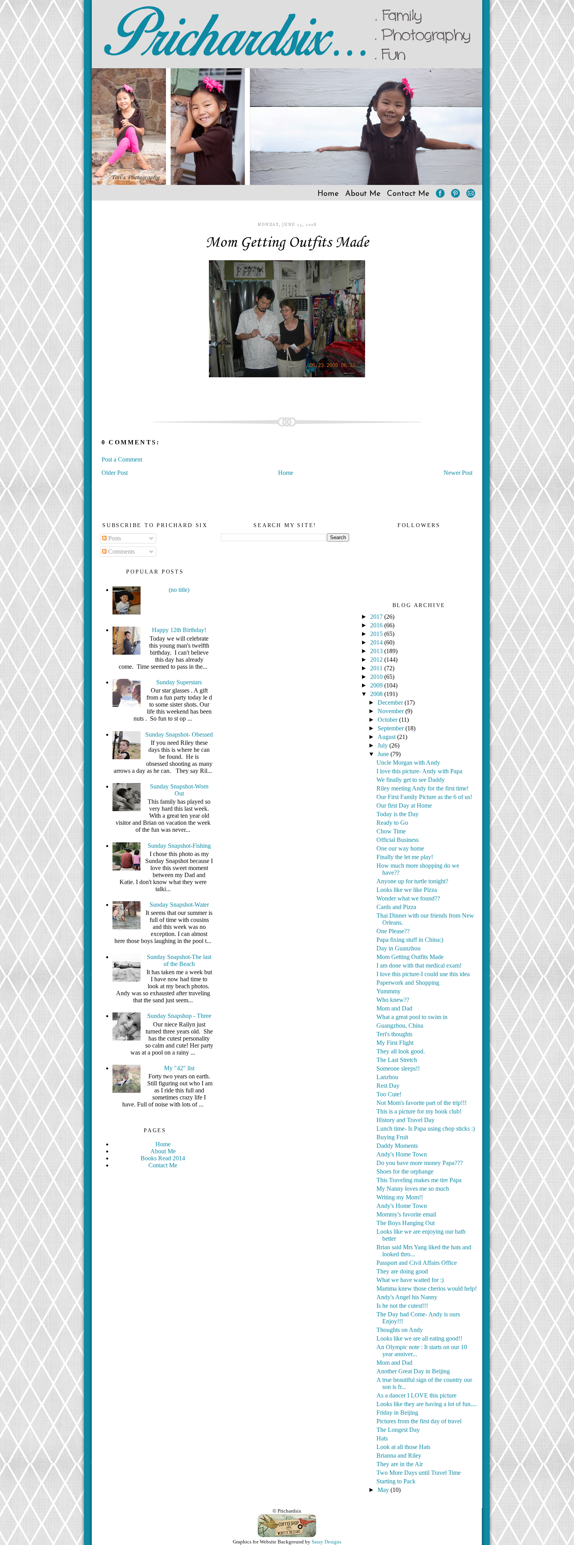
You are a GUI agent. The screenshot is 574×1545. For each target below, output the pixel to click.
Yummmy (388, 991)
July (383, 745)
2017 (377, 616)
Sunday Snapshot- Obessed (179, 734)
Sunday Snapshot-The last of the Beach (179, 960)
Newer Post (458, 472)
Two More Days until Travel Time (418, 1472)
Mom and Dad (394, 1008)
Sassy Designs (326, 1542)
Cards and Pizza (396, 907)
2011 (377, 668)
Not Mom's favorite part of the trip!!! (421, 1102)
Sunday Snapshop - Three (179, 1015)
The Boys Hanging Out (405, 1223)
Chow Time (391, 831)
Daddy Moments (397, 1145)
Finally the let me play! (404, 857)
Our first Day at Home (404, 805)
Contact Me (408, 194)
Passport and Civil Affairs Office (416, 1262)
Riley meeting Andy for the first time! (422, 788)
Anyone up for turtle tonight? (412, 881)
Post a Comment (122, 459)
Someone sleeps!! (398, 1068)
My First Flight (395, 1042)
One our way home (400, 848)
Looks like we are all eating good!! (419, 1338)
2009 (377, 685)
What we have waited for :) (410, 1280)
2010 (377, 676)
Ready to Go (392, 822)
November (391, 711)
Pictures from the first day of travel (419, 1421)
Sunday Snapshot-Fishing (179, 845)
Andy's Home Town (401, 1154)
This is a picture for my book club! (419, 1111)
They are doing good (402, 1271)
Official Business (397, 839)
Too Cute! (388, 1094)
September (391, 728)
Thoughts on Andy (399, 1330)
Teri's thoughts (394, 1034)
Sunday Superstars (179, 682)
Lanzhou (387, 1077)
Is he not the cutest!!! (402, 1305)
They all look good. (400, 1051)
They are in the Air (399, 1464)
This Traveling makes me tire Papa (419, 1180)
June (384, 754)
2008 (377, 694)
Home (328, 194)
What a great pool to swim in (411, 1017)
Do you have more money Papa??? (419, 1163)
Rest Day (387, 1085)
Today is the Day (397, 814)
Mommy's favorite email (406, 1214)
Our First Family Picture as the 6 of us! (424, 797)
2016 (377, 625)
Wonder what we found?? (408, 898)
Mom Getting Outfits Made (287, 243)
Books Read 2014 (163, 1158)
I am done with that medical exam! (419, 965)
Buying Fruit (392, 1137)
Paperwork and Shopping (407, 982)
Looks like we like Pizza (406, 889)
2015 (377, 633)
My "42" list (179, 1068)
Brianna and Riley (398, 1455)
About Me (363, 194)
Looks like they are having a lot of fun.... (426, 1404)
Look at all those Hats (403, 1447)
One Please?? (393, 931)
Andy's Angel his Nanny (406, 1297)
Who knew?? (392, 999)
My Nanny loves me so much (412, 1188)
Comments (121, 551)
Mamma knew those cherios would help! (426, 1288)
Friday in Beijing (397, 1412)
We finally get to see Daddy (410, 779)
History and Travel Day (405, 1120)
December (391, 702)
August (387, 736)
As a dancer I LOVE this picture (416, 1395)
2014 (377, 642)
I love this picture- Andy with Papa (419, 771)
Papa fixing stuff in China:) (409, 939)
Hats (382, 1438)
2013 (377, 651)
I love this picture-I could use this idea (423, 974)
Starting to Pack (395, 1481)
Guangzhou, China (399, 1025)
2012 (377, 659)
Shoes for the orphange (404, 1171)
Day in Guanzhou (398, 948)
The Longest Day (398, 1429)
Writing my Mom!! (399, 1197)
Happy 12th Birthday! (179, 630)
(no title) (179, 589)
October (388, 719)
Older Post (115, 472)
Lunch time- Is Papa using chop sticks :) (425, 1128)
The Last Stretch (396, 1060)
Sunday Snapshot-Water (179, 904)
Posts (114, 538)
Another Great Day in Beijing (413, 1371)
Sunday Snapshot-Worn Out (179, 790)
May (384, 1489)
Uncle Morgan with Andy (408, 762)
